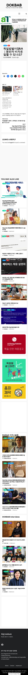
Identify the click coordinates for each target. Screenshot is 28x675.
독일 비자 (19, 113)
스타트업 (6, 571)
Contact (12, 665)
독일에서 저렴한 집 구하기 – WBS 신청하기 (12, 253)
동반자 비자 (13, 115)
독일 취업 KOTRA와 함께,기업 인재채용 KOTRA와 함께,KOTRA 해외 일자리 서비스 (18, 127)
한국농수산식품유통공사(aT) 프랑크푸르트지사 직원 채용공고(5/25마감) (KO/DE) (19, 21)
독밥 (16, 113)
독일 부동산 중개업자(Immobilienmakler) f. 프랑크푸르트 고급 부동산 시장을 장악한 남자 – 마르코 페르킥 (13, 481)
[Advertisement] (14, 162)
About (6, 665)
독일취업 (8, 115)
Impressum (19, 665)
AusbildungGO (7, 458)
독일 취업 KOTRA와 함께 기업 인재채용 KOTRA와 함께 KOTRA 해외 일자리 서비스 (9, 202)
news (4, 285)
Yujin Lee (6, 543)
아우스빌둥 (10, 438)
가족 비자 (12, 113)
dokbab (14, 5)
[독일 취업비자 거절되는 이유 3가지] (7, 88)
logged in (11, 142)
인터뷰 (9, 522)
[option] (14, 20)
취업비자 (18, 115)
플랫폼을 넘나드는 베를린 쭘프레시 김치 (12, 565)
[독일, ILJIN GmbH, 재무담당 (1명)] (7, 103)
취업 (5, 45)
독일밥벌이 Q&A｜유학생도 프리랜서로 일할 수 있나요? (13, 120)
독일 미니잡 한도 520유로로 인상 (10, 303)
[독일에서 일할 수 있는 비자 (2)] (18, 88)
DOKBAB (8, 57)
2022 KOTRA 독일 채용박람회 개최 (10, 327)
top (4, 183)
